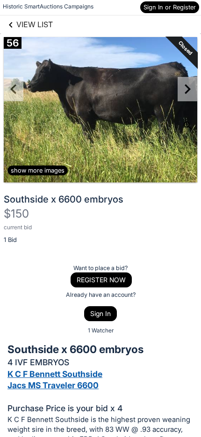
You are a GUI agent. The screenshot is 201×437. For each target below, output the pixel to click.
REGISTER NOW (101, 280)
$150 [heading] (16, 213)
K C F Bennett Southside (54, 374)
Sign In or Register (170, 7)
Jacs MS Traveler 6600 (53, 385)
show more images (38, 170)
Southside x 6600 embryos (63, 199)
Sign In (100, 313)
